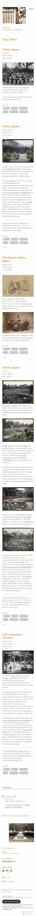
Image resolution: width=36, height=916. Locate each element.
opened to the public (23, 517)
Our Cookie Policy (7, 909)
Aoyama (5, 678)
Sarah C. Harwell (13, 805)
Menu (31, 8)
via (7, 90)
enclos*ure (6, 27)
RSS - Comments (9, 881)
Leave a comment (7, 58)
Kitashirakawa (10, 169)
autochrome (10, 181)
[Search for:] (10, 852)
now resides (10, 207)
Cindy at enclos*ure (7, 55)
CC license (24, 340)
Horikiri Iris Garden (9, 405)
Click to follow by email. (11, 901)
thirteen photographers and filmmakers (16, 192)
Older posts (6, 787)
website (20, 751)
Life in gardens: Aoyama (12, 636)
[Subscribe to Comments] (2, 881)
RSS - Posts (7, 877)
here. (18, 216)
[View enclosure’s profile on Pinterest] (11, 871)
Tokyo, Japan (10, 49)
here (20, 230)
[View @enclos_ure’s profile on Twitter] (3, 871)
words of (6, 223)
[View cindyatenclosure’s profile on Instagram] (7, 871)
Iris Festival (29, 522)
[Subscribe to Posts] (2, 877)
